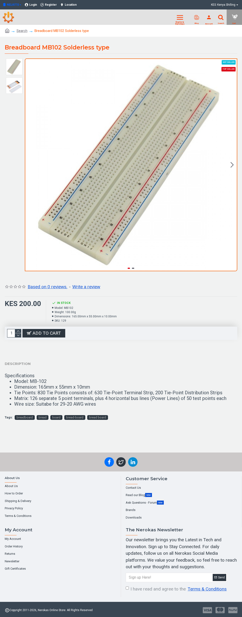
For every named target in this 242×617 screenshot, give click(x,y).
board (56, 417)
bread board (97, 417)
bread (43, 417)
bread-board (74, 417)
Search (22, 31)
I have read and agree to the (178, 589)
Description (18, 363)
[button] (30, 165)
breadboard (25, 417)
